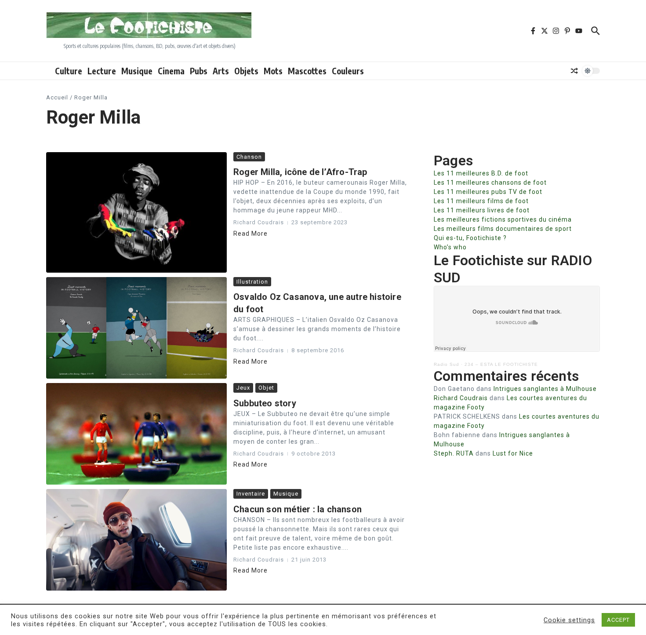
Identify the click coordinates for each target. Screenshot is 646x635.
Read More (250, 233)
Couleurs (348, 71)
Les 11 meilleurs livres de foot (482, 210)
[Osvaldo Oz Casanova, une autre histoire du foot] (136, 328)
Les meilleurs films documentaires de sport (503, 228)
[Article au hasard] (574, 70)
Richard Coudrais (461, 397)
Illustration (252, 281)
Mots (273, 71)
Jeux (243, 387)
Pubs (198, 71)
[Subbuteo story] (136, 434)
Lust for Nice (513, 453)
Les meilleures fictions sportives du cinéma (503, 219)
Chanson (249, 156)
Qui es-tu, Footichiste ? (470, 237)
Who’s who (450, 247)
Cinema (171, 71)
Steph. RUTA (454, 453)
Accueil (57, 97)
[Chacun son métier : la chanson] (136, 540)
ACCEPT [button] (618, 620)
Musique (136, 71)
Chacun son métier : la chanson (297, 509)
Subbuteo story (264, 403)
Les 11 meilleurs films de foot (481, 200)
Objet (266, 387)
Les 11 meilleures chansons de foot (490, 182)
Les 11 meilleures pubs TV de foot (488, 191)
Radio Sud (446, 364)
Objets (246, 71)
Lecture (101, 71)
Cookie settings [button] (569, 620)
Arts (221, 71)
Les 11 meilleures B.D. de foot (481, 173)
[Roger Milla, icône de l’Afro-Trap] (136, 212)
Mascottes (307, 71)
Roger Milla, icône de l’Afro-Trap (300, 172)
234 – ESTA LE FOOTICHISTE (501, 364)
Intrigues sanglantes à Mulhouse (545, 388)
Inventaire (250, 493)
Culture (68, 71)
